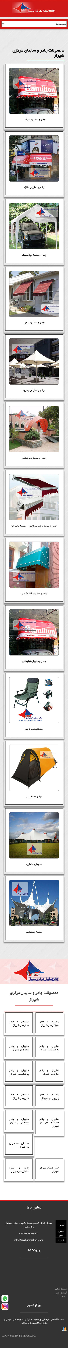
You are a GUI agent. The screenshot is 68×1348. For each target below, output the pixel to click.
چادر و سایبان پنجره (34, 322)
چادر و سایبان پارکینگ (34, 255)
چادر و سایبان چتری (34, 390)
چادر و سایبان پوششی (34, 458)
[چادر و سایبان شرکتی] (34, 91)
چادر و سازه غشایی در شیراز (19, 1169)
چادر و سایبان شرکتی (34, 119)
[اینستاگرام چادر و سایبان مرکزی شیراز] (5, 1307)
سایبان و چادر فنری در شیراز (19, 1096)
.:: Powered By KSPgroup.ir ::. (19, 1336)
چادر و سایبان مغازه (34, 187)
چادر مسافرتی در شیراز (49, 1169)
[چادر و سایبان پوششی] (34, 429)
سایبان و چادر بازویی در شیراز (49, 1096)
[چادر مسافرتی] (34, 768)
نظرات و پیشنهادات (57, 1295)
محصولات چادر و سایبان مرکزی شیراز (49, 1292)
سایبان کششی (34, 931)
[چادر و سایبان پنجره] (34, 294)
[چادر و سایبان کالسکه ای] (34, 565)
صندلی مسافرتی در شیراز (19, 1145)
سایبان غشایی (34, 864)
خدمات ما (62, 1287)
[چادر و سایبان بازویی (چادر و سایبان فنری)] (34, 497)
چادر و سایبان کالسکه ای (34, 593)
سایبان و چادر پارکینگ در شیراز (49, 1048)
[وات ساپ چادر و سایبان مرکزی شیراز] (5, 1299)
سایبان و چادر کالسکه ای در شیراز (49, 1123)
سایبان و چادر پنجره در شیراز (19, 1048)
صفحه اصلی (61, 1280)
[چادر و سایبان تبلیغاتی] (34, 632)
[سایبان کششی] (34, 903)
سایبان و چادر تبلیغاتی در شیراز (19, 1121)
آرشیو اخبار (61, 1283)
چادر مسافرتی (34, 796)
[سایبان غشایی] (34, 835)
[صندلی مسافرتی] (34, 700)
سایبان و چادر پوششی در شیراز (19, 1072)
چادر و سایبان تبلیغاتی (34, 661)
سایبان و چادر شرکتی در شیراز (49, 1023)
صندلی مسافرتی (34, 728)
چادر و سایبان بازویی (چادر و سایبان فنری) (34, 525)
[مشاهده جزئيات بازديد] (64, 1330)
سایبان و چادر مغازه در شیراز (19, 1023)
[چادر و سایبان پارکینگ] (34, 226)
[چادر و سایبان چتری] (34, 361)
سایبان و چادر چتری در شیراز (49, 1072)
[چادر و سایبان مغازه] (34, 158)
